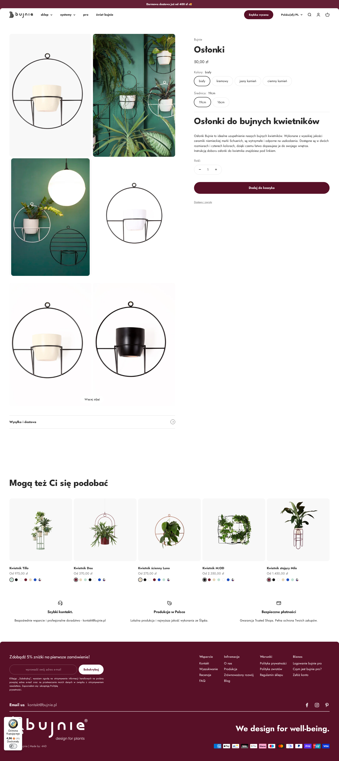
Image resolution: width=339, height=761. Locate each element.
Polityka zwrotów (271, 669)
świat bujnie (104, 15)
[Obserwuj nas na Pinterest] (327, 705)
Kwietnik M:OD (213, 568)
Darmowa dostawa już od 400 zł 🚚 (169, 4)
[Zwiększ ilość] (216, 169)
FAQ (202, 681)
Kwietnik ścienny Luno (154, 568)
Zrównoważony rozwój (239, 675)
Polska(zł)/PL (290, 15)
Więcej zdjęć (92, 399)
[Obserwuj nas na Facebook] (307, 705)
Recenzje (205, 675)
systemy (65, 15)
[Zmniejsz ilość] (200, 169)
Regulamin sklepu (271, 675)
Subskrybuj (91, 669)
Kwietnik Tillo (18, 568)
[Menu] (19, 719)
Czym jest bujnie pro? (307, 669)
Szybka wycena (259, 15)
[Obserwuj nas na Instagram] (317, 705)
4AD (44, 746)
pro (85, 15)
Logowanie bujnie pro (307, 663)
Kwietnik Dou (83, 568)
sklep (44, 15)
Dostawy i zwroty (203, 202)
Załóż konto (300, 675)
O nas (228, 663)
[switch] (13, 746)
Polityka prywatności (273, 663)
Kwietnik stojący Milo (282, 568)
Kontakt (204, 663)
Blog (227, 681)
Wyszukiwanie (208, 669)
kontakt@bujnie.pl (42, 705)
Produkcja (230, 669)
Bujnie (198, 39)
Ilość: (197, 160)
